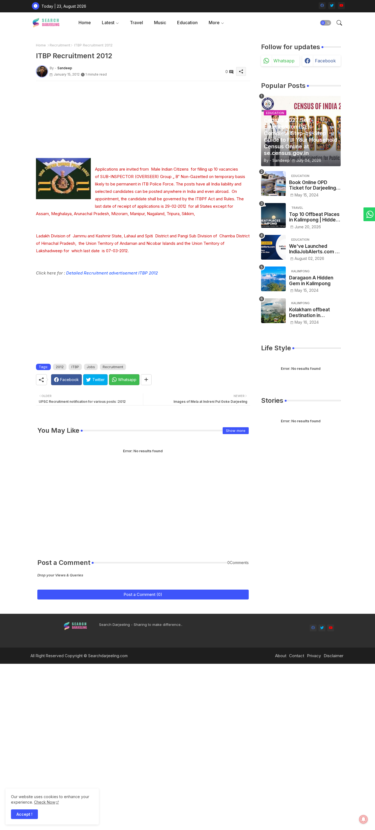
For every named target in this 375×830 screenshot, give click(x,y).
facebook (325, 60)
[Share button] (146, 379)
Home (85, 22)
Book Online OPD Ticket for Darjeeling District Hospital (312, 185)
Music (160, 22)
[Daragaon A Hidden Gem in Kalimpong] (273, 279)
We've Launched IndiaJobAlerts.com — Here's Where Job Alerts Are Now (314, 249)
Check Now (44, 802)
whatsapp (284, 60)
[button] (325, 23)
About (280, 655)
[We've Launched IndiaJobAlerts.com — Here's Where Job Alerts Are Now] (273, 247)
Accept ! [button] (24, 814)
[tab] (84, 22)
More (214, 22)
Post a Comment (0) (143, 594)
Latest (108, 22)
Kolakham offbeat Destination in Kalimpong (309, 312)
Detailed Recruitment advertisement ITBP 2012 (112, 273)
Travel (136, 22)
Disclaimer (333, 655)
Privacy (314, 655)
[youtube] (341, 5)
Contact (296, 655)
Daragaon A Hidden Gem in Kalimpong (311, 280)
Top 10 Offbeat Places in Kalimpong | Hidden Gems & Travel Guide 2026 (314, 217)
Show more (235, 430)
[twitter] (331, 5)
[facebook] (322, 5)
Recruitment (60, 45)
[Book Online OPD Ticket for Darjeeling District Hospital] (273, 183)
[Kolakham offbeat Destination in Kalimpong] (273, 310)
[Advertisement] (143, 119)
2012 (60, 367)
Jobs (91, 367)
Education (187, 22)
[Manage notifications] (363, 819)
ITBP (75, 367)
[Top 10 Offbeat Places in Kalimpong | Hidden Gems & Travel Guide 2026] (273, 215)
